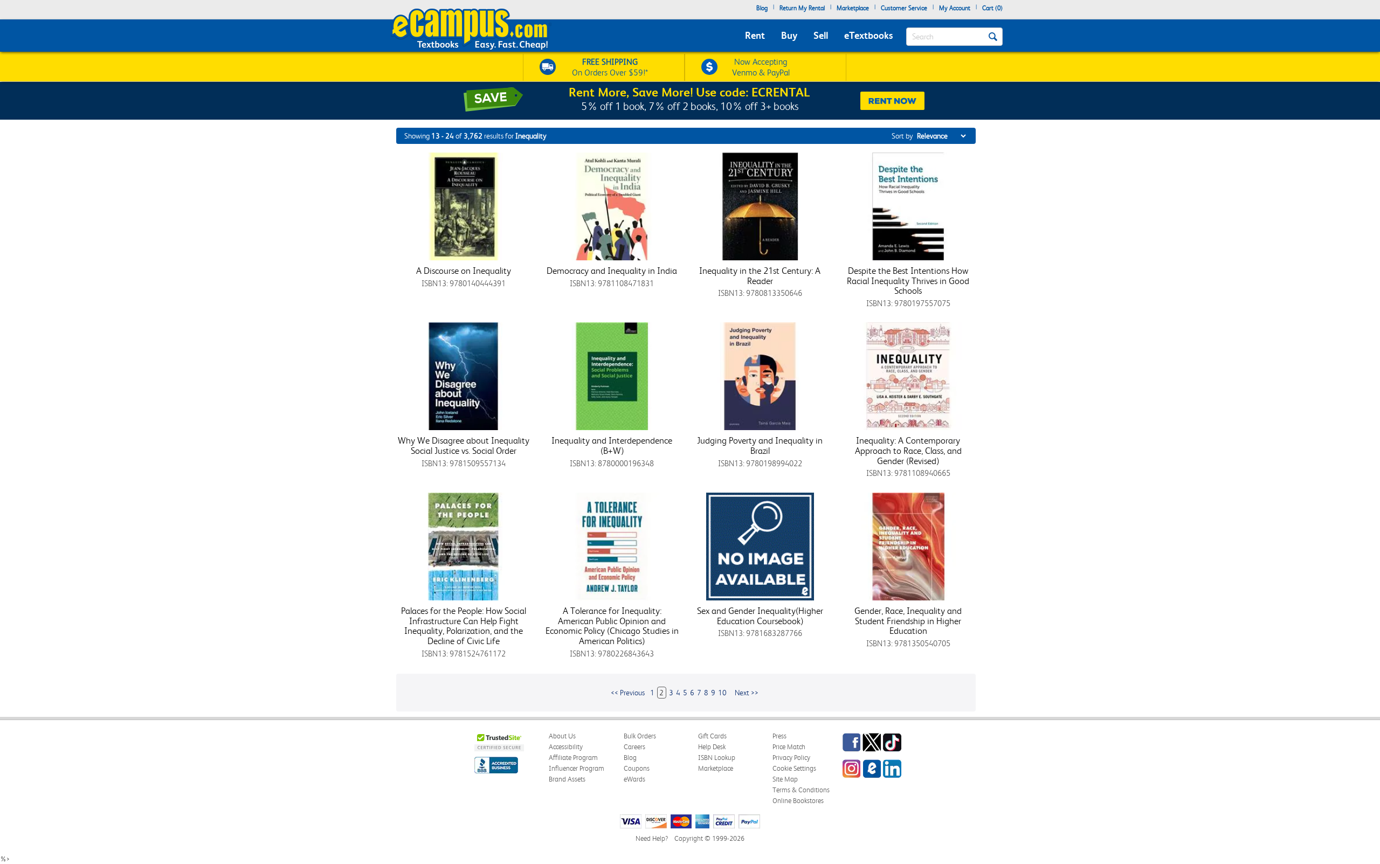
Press (779, 736)
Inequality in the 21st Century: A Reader (759, 275)
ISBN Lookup (716, 758)
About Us (562, 736)
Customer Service (904, 8)
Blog (762, 8)
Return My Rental (802, 8)
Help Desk (712, 747)
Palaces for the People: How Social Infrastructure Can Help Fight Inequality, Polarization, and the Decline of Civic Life (463, 625)
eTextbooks (868, 35)
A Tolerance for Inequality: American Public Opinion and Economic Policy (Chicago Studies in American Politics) (612, 625)
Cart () (992, 8)
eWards (634, 779)
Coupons (637, 768)
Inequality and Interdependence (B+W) (611, 445)
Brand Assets (567, 779)
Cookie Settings (794, 768)
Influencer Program (576, 768)
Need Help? (652, 838)
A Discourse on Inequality (463, 270)
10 (722, 692)
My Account (954, 8)
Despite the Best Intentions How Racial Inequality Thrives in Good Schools (908, 280)
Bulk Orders (640, 736)
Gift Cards (712, 736)
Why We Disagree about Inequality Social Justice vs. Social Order (463, 445)
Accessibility (566, 747)
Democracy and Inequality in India (612, 270)
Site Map (785, 779)
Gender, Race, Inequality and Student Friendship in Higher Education (908, 620)
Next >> (746, 692)
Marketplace (853, 8)
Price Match (788, 747)
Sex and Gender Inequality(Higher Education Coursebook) (760, 615)
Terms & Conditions (801, 790)
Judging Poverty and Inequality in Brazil (760, 445)
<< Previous (628, 692)
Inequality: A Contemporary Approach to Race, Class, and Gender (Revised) (908, 450)
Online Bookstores (798, 801)
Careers (634, 747)
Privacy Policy (791, 758)
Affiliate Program (573, 758)
